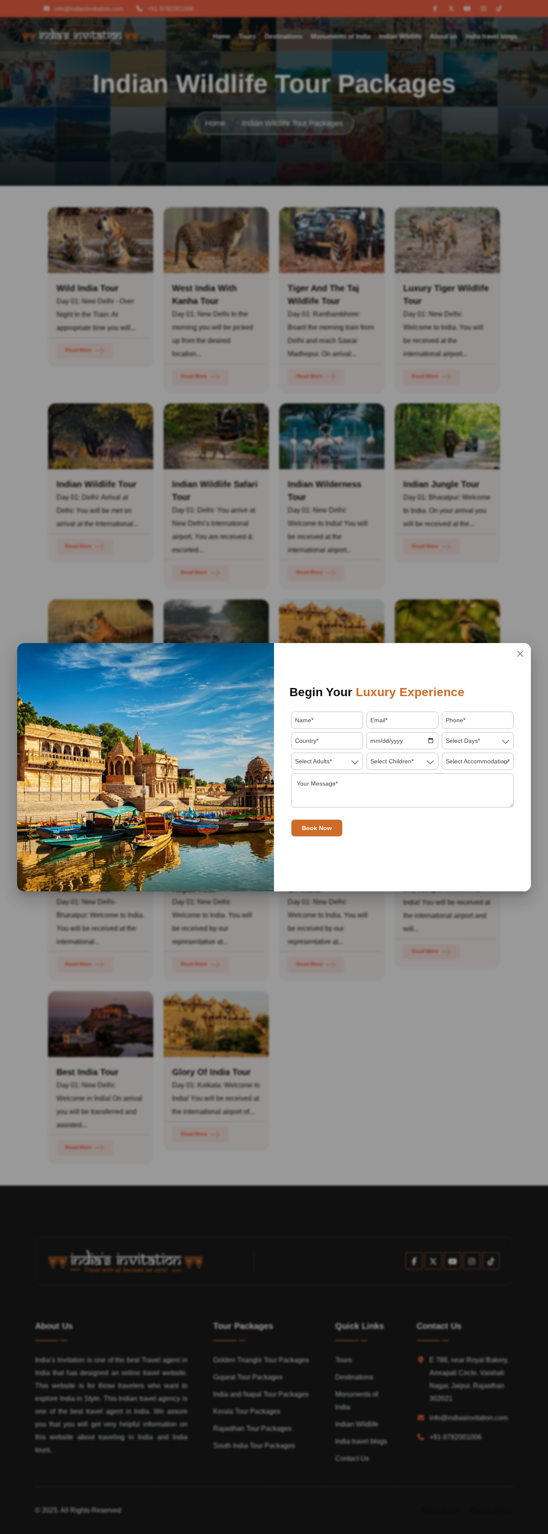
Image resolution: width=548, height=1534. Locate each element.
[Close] (520, 653)
